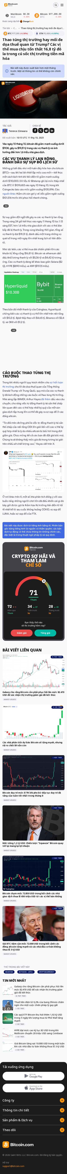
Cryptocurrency (46, 972)
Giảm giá (21, 632)
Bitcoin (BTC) (26, 972)
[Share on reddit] (46, 130)
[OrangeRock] (27, 21)
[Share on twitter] (40, 130)
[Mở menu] (62, 5)
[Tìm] (55, 5)
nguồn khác (9, 193)
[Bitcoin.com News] (10, 5)
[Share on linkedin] (51, 130)
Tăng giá (45, 632)
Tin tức (6, 28)
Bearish (9, 972)
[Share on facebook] (35, 130)
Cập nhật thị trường (15, 28)
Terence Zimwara (18, 131)
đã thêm (45, 399)
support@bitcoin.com (13, 1166)
